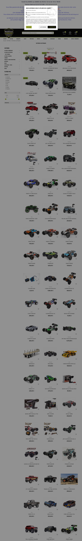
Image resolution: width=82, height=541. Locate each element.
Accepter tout (52, 27)
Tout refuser (43, 27)
